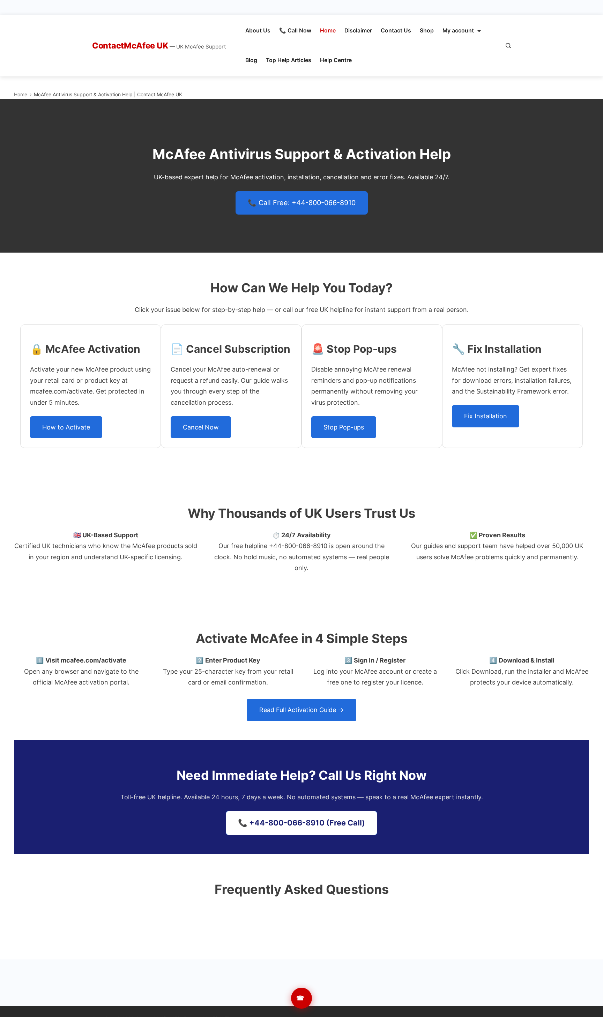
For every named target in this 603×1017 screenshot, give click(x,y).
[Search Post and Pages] (508, 45)
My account (458, 30)
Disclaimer (358, 30)
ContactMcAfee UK (131, 45)
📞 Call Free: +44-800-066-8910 (302, 203)
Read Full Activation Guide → (301, 709)
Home (328, 30)
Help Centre (336, 60)
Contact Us (396, 30)
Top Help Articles (288, 60)
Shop (427, 30)
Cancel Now (201, 427)
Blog (251, 60)
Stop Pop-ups (343, 427)
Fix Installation (485, 416)
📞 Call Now (295, 30)
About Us (257, 30)
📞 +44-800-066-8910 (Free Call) (301, 822)
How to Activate (66, 427)
